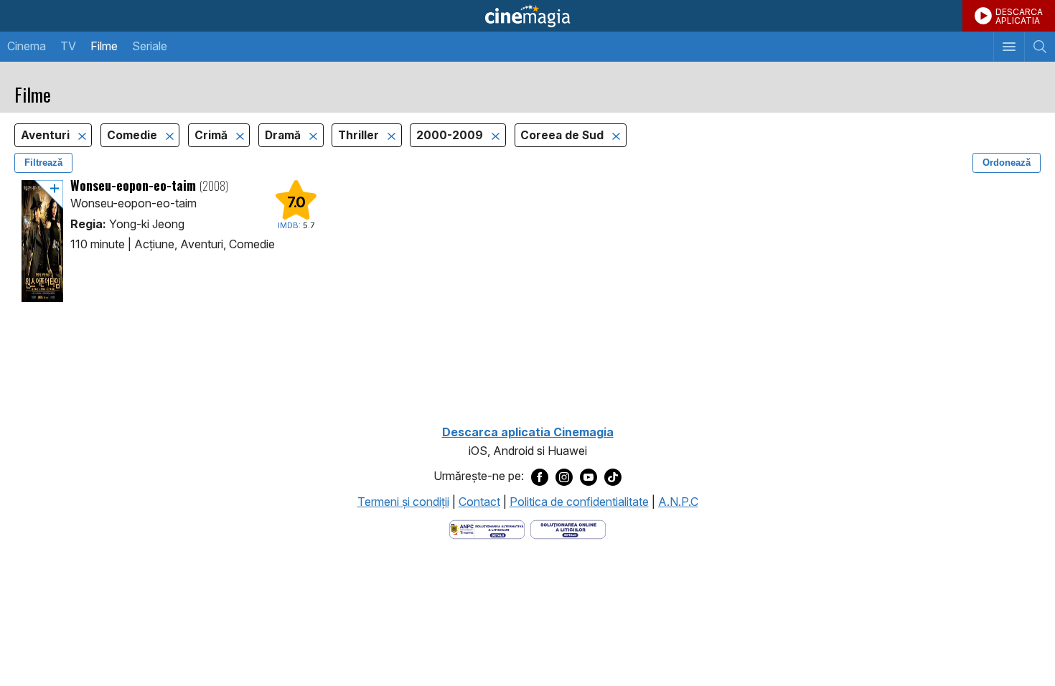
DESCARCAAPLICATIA (1019, 16)
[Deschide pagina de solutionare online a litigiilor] (568, 528)
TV (68, 46)
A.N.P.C (678, 501)
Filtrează (43, 162)
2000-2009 (451, 135)
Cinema (26, 46)
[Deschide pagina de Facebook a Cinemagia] (539, 476)
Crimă (212, 135)
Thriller (360, 135)
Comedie (133, 135)
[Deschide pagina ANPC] (487, 528)
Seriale (149, 46)
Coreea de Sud (563, 135)
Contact (479, 501)
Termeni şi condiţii (403, 501)
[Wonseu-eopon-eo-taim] (42, 241)
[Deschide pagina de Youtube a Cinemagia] (588, 476)
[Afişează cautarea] (1039, 47)
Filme (104, 46)
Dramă (284, 135)
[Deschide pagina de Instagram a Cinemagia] (564, 476)
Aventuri (46, 135)
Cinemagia (527, 16)
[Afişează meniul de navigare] (1008, 47)
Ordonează (1007, 162)
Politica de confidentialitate (579, 501)
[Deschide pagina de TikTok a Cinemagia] (613, 476)
